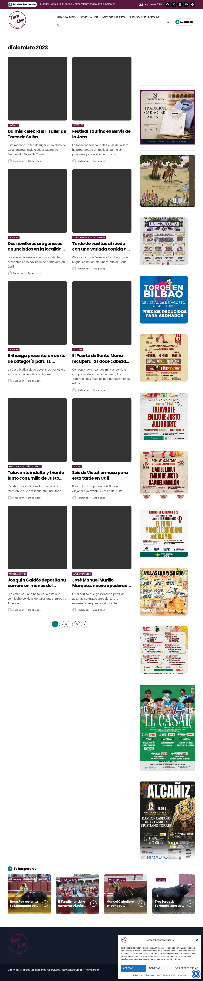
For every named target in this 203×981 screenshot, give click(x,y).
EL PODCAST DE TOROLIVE (144, 17)
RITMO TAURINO (66, 17)
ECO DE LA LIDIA (89, 17)
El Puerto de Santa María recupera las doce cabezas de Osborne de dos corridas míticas (100, 364)
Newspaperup (70, 969)
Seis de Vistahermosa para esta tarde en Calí (100, 475)
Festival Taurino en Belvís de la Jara (101, 134)
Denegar (154, 968)
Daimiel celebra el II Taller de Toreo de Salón (37, 134)
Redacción (18, 161)
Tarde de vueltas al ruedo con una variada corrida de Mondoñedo (100, 249)
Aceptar (128, 968)
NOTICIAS (13, 125)
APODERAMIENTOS (17, 574)
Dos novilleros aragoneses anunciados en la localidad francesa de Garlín (36, 249)
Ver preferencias (186, 968)
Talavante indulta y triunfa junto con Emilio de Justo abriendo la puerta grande (36, 478)
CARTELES (78, 125)
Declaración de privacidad (163, 975)
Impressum (181, 975)
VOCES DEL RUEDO (113, 17)
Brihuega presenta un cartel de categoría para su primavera (37, 361)
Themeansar (91, 969)
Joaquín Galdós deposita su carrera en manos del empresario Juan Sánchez (37, 585)
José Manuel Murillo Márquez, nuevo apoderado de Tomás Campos (101, 585)
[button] (196, 940)
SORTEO (77, 466)
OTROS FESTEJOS (69, 880)
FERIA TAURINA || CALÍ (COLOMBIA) (89, 237)
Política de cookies (141, 975)
